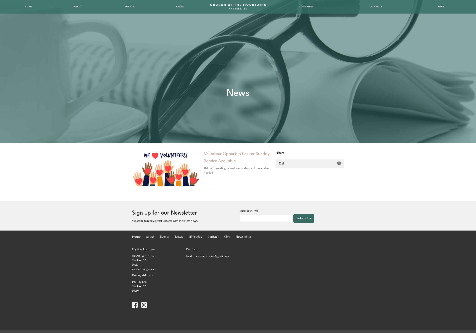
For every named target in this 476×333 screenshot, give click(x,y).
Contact (375, 6)
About (78, 6)
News (180, 6)
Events (130, 6)
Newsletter (243, 236)
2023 (309, 163)
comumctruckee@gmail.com (212, 256)
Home (28, 6)
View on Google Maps (144, 269)
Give (441, 6)
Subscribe (303, 218)
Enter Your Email (249, 211)
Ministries (306, 6)
